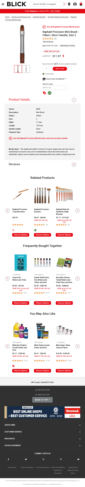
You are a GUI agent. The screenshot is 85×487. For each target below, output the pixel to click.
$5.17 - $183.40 (18, 353)
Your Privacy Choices (42, 467)
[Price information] (44, 93)
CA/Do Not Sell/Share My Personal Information (58, 470)
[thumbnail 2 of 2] (26, 69)
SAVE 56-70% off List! (64, 356)
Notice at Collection (27, 467)
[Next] (77, 210)
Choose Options (20, 235)
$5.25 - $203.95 (40, 286)
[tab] (42, 100)
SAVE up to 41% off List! (64, 289)
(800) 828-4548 (44, 390)
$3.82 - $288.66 (62, 286)
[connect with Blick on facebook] (8, 461)
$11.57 (56, 56)
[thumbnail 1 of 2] (18, 69)
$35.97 (15, 218)
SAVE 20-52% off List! (20, 356)
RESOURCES (10, 439)
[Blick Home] (17, 4)
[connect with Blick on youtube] (78, 461)
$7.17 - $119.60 (62, 218)
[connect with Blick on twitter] (26, 461)
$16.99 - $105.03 (63, 353)
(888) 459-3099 (44, 395)
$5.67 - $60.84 (40, 218)
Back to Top (41, 400)
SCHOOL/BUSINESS (13, 445)
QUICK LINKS (10, 425)
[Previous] (7, 210)
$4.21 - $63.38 (40, 353)
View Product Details (67, 45)
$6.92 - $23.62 (18, 286)
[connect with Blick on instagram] (43, 461)
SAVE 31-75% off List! (42, 356)
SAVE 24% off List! (51, 51)
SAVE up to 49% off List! (64, 221)
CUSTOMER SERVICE (13, 432)
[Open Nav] (3, 4)
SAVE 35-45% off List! (42, 288)
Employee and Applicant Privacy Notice (73, 470)
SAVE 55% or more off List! (21, 289)
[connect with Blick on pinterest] (61, 461)
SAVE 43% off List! (41, 220)
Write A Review (48, 41)
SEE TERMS (55, 11)
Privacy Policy (12, 467)
